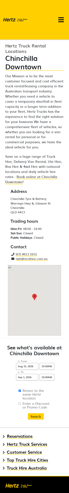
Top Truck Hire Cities (27, 459)
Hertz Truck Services (27, 444)
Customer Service (24, 452)
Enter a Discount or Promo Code (36, 405)
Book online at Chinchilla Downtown (31, 179)
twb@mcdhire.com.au (32, 258)
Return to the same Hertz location (33, 394)
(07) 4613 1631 (26, 254)
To (22, 372)
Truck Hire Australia (27, 467)
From (24, 361)
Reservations (20, 436)
